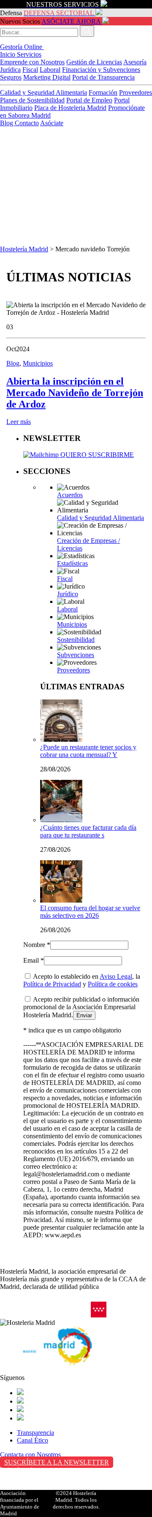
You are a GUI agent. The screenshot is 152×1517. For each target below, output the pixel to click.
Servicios (29, 54)
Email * (33, 960)
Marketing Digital (47, 77)
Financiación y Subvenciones (101, 69)
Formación (103, 92)
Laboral (50, 69)
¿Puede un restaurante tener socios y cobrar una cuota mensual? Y (88, 750)
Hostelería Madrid (24, 249)
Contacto (27, 123)
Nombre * (36, 944)
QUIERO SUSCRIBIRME (96, 454)
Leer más (18, 421)
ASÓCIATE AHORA (70, 21)
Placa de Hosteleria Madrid (70, 107)
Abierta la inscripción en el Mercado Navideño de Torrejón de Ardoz (74, 393)
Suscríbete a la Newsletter (56, 1462)
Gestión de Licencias (94, 62)
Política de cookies (113, 984)
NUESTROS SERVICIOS (62, 4)
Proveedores (135, 92)
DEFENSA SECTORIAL (59, 13)
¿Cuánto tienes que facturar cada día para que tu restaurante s (88, 831)
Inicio (8, 54)
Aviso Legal (116, 976)
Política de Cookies (26, 1487)
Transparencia (35, 1432)
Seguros (11, 77)
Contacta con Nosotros (30, 1454)
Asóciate (51, 123)
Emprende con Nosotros (32, 62)
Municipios (38, 363)
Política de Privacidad (52, 984)
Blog (7, 123)
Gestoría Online (22, 46)
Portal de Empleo (89, 100)
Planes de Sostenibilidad (32, 100)
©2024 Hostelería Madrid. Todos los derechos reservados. (76, 1500)
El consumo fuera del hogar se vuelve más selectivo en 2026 (90, 911)
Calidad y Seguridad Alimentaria (43, 92)
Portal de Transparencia (103, 77)
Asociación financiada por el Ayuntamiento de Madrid (19, 1503)
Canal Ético (32, 1440)
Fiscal (30, 69)
